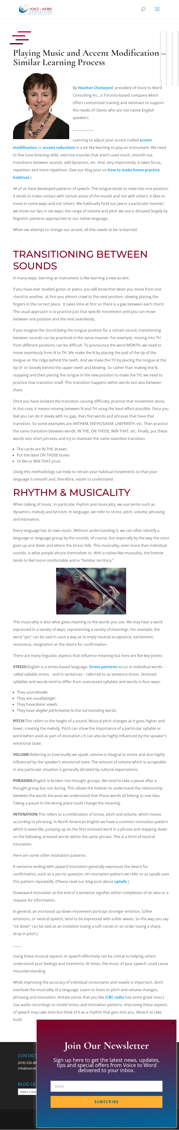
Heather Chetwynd (95, 87)
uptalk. (121, 881)
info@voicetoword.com (35, 1068)
